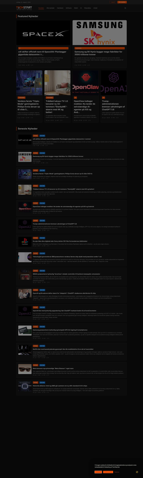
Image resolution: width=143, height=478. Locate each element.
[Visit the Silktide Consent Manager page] (137, 472)
